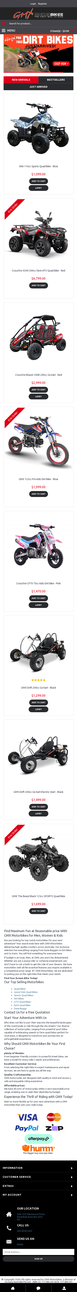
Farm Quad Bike (22, 1005)
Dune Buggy (20, 1008)
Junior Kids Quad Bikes (26, 992)
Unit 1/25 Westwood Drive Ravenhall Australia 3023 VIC (31, 1217)
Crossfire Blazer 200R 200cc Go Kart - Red (38, 374)
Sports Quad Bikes (23, 995)
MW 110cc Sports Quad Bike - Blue (38, 166)
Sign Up (38, 1259)
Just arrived (38, 86)
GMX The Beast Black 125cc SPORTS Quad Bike (38, 896)
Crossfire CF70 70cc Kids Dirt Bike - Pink (38, 583)
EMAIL (20, 1244)
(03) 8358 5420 (24, 1231)
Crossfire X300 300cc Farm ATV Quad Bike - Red (38, 270)
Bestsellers (56, 79)
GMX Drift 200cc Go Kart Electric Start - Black (38, 791)
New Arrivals (21, 79)
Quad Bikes (20, 988)
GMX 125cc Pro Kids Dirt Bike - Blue (38, 479)
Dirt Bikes (19, 998)
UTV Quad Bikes (22, 1001)
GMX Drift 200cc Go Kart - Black (38, 687)
